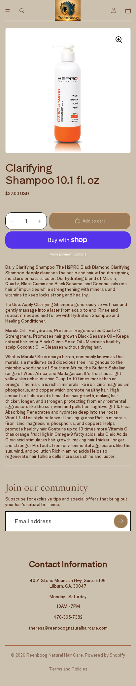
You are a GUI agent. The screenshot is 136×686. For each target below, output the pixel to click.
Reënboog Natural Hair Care (54, 655)
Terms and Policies (68, 668)
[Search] (22, 10)
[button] (68, 90)
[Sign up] (121, 521)
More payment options (68, 254)
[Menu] (7, 10)
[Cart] (128, 10)
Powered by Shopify (105, 655)
